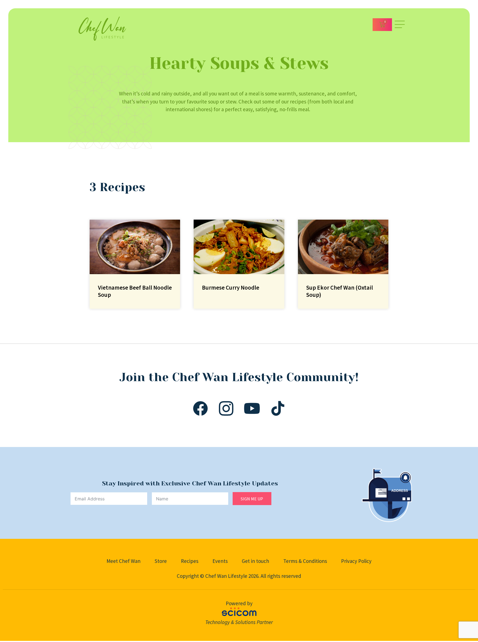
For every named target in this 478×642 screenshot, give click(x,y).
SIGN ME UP (252, 498)
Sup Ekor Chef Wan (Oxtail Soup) (339, 291)
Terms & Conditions (305, 561)
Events (220, 561)
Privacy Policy (356, 561)
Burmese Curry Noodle (230, 287)
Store (161, 561)
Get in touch (255, 561)
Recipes (189, 561)
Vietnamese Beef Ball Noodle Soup (135, 291)
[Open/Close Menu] (400, 24)
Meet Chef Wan (123, 561)
